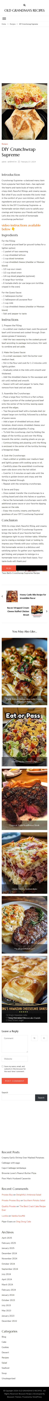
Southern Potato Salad (34, 1200)
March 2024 (7, 1284)
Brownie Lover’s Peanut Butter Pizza (19, 1173)
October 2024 (8, 1263)
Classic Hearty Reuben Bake (24, 889)
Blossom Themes (14, 1397)
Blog (4, 1336)
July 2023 (6, 1305)
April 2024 (7, 1279)
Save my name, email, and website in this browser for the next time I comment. (15, 1069)
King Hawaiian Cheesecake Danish (24, 1018)
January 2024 (8, 1295)
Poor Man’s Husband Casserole (16, 1178)
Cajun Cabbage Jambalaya (14, 1168)
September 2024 (10, 1269)
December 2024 (9, 1253)
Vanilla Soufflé (18, 1215)
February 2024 (9, 1289)
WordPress (37, 1397)
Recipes (5, 144)
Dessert (5, 1352)
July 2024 (6, 1274)
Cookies (5, 1347)
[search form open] (24, 5)
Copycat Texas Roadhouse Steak (24, 825)
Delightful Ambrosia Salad (28, 1194)
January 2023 (8, 1315)
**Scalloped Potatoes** (24, 949)
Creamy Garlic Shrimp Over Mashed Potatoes (23, 1157)
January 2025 (8, 1248)
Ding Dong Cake (23, 1221)
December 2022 (9, 1321)
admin (4, 161)
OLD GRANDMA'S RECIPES (24, 10)
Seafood (5, 1368)
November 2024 (9, 1258)
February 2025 (9, 1243)
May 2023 (6, 1310)
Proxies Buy (7, 1194)
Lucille (5, 1215)
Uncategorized (8, 1378)
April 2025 (7, 1237)
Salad (4, 1362)
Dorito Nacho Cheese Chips (24, 761)
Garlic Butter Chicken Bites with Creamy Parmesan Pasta (24, 700)
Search (5, 1092)
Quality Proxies (9, 1206)
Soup (4, 1373)
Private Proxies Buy (11, 1200)
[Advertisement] (24, 57)
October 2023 (8, 1300)
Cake (4, 1342)
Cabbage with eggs (11, 1162)
